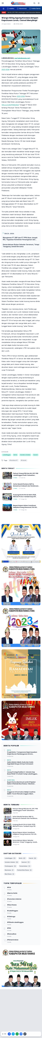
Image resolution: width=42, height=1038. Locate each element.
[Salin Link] (24, 1034)
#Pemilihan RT (13, 460)
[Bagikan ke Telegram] (21, 1034)
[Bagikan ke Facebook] (9, 1034)
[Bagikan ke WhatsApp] (17, 1034)
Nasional (25, 862)
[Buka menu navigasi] (3, 3)
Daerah (35, 455)
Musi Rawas (9, 874)
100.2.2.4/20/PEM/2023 (10, 105)
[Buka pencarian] (34, 3)
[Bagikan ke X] (13, 1034)
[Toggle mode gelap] (38, 3)
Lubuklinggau (6, 455)
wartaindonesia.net (22, 58)
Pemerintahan (24, 866)
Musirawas (9, 870)
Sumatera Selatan (25, 455)
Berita (15, 455)
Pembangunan (10, 866)
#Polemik (23, 460)
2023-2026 (5, 69)
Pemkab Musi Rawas (24, 870)
